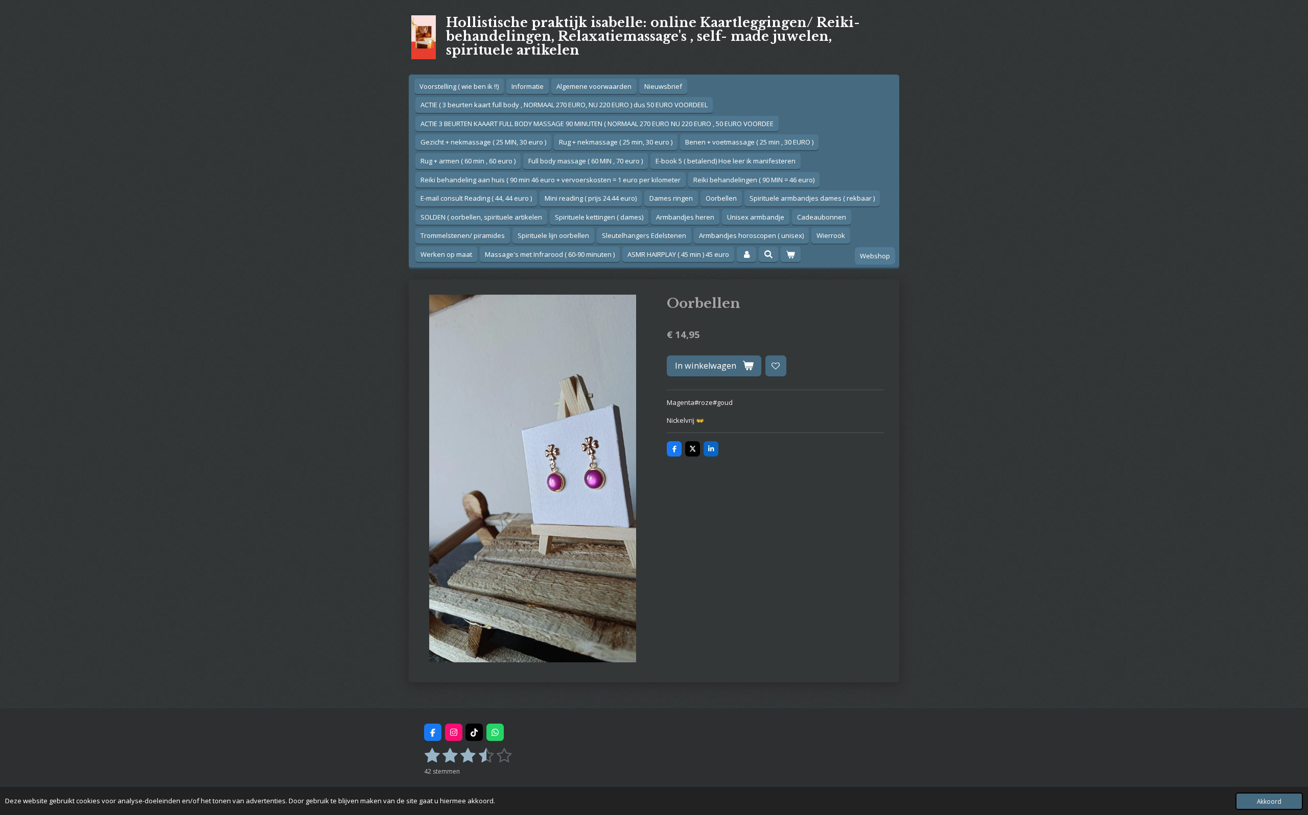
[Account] (746, 254)
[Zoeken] (768, 254)
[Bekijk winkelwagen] (790, 254)
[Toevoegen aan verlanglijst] (775, 365)
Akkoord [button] (1269, 801)
